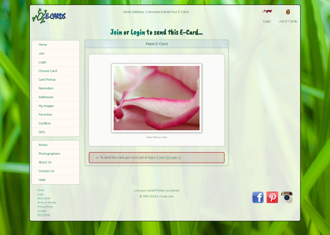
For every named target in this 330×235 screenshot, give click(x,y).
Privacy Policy (45, 206)
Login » (174, 157)
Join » (162, 157)
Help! (42, 180)
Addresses (46, 97)
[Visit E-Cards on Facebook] (258, 202)
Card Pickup (47, 79)
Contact (41, 210)
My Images (46, 106)
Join (41, 53)
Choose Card (48, 71)
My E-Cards (43, 214)
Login (42, 62)
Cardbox (45, 123)
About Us (45, 162)
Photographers (49, 154)
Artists (43, 145)
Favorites (45, 114)
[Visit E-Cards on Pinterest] (272, 202)
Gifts (42, 132)
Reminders (46, 88)
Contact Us (46, 171)
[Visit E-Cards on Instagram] (287, 202)
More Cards (43, 198)
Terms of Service (46, 202)
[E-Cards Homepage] (55, 16)
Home (43, 44)
